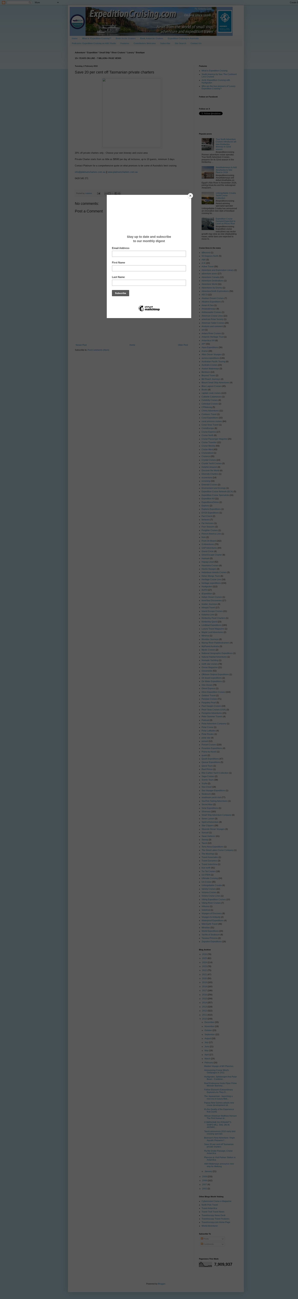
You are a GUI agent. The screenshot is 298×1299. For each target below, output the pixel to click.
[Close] (190, 195)
